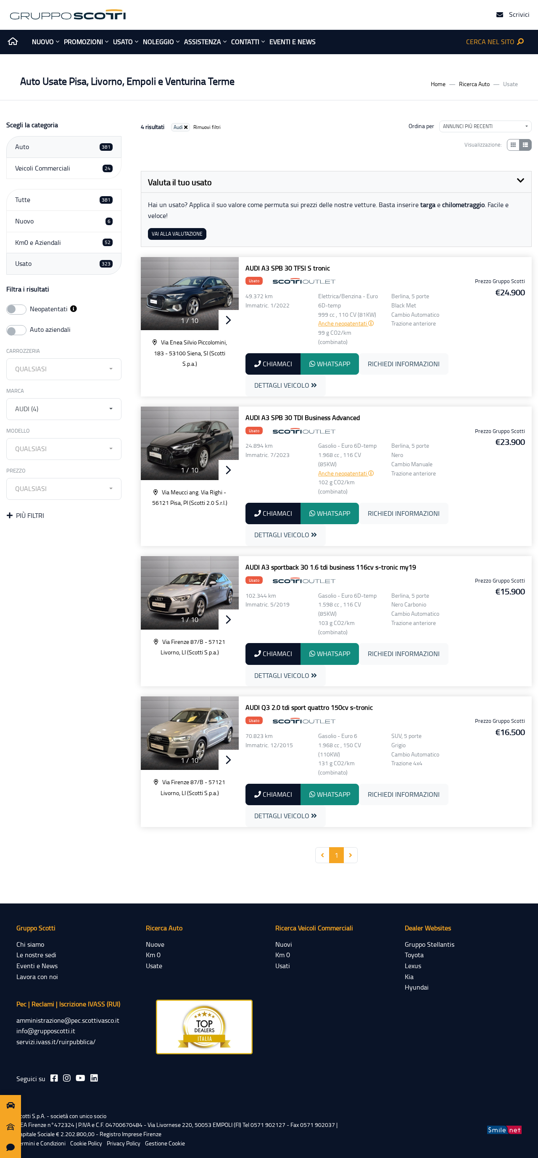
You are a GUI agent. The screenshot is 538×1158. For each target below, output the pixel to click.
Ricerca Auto (474, 84)
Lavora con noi (37, 976)
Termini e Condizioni (41, 1143)
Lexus (413, 965)
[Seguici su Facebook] (54, 1078)
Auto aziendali (50, 329)
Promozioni (83, 41)
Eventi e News (37, 965)
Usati (282, 965)
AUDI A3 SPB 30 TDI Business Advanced (302, 417)
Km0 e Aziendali (63, 242)
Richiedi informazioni (404, 363)
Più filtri (30, 515)
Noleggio (158, 41)
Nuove (155, 944)
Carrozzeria (23, 350)
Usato (123, 41)
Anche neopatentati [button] (343, 323)
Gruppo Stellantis (429, 944)
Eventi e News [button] (292, 41)
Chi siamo (30, 944)
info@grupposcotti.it (45, 1030)
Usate (154, 965)
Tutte (63, 199)
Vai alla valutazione (177, 233)
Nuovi (283, 944)
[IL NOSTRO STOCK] (10, 1105)
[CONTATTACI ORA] (10, 1147)
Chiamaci (276, 363)
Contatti (245, 41)
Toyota (414, 954)
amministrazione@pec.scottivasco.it (67, 1020)
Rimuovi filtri (207, 127)
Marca (15, 390)
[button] (73, 308)
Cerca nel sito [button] (491, 41)
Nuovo (43, 41)
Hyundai (417, 987)
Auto (63, 146)
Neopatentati (49, 308)
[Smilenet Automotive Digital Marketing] (504, 1129)
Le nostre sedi (36, 954)
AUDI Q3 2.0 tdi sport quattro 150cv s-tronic (309, 707)
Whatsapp (332, 363)
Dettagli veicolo (282, 385)
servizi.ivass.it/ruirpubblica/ (56, 1041)
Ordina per (421, 126)
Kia (409, 976)
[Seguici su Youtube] (80, 1078)
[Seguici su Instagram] (67, 1078)
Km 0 (153, 954)
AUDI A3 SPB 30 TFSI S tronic (287, 268)
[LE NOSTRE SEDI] (10, 1126)
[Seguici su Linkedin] (94, 1078)
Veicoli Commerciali (63, 168)
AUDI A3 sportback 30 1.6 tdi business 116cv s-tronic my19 (330, 567)
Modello (18, 430)
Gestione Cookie (165, 1143)
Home (438, 84)
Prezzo (16, 470)
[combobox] (63, 369)
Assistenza (202, 41)
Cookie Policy (86, 1143)
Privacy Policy (123, 1143)
